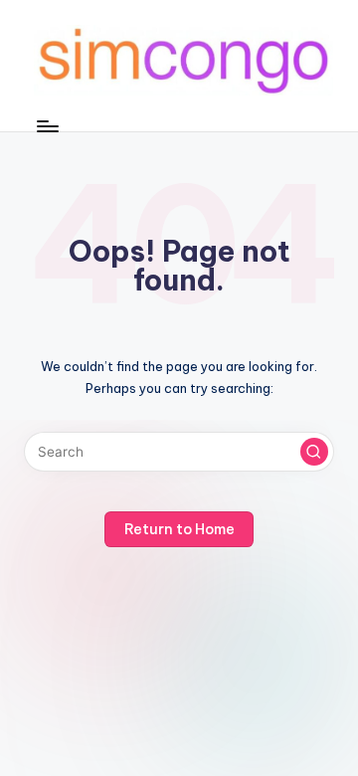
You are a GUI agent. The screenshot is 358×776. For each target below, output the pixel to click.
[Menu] (47, 125)
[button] (314, 452)
